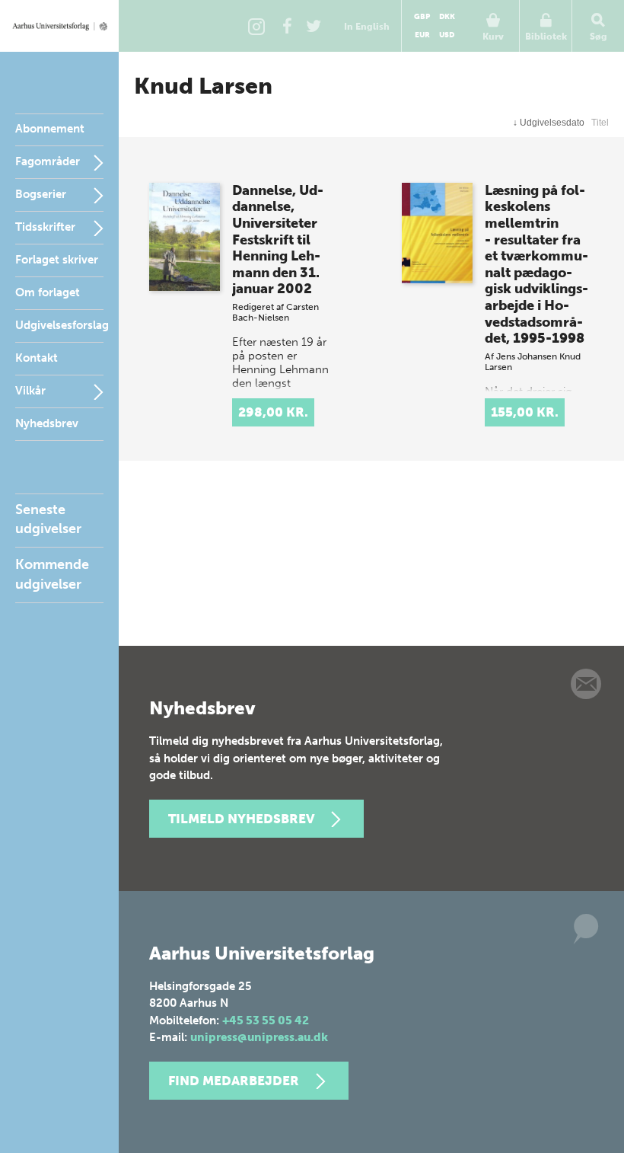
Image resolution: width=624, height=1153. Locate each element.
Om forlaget (47, 292)
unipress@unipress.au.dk (259, 1037)
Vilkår (30, 391)
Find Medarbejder (233, 1080)
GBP (422, 16)
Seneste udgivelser (48, 519)
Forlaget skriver (56, 260)
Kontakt (36, 358)
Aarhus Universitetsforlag (59, 26)
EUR (422, 35)
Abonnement (49, 129)
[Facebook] (287, 26)
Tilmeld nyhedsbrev (241, 818)
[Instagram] (256, 26)
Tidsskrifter (45, 227)
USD (446, 35)
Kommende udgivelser (52, 574)
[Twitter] (313, 26)
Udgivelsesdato (548, 122)
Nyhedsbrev (46, 423)
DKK (447, 16)
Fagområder (47, 161)
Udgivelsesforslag (62, 325)
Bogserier (40, 194)
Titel (600, 122)
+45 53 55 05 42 (265, 1020)
